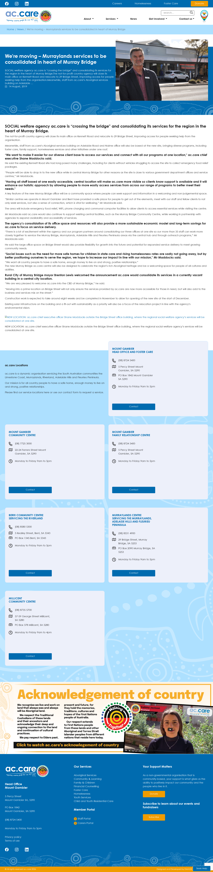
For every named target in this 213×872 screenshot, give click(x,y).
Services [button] (110, 19)
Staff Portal (83, 819)
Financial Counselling (86, 786)
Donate (199, 3)
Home (10, 29)
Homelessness (143, 3)
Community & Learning (87, 779)
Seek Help (201, 869)
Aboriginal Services (85, 775)
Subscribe (154, 817)
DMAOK (188, 869)
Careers (117, 3)
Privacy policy (13, 837)
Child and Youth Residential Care (93, 801)
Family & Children (84, 783)
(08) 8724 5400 (126, 360)
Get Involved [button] (156, 19)
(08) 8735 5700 (23, 610)
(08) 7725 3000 (23, 444)
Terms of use (12, 841)
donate (154, 794)
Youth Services (82, 797)
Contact (133, 407)
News (133, 19)
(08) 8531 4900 (126, 533)
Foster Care (171, 3)
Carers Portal (85, 823)
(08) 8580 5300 (23, 527)
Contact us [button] (185, 19)
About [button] (87, 19)
